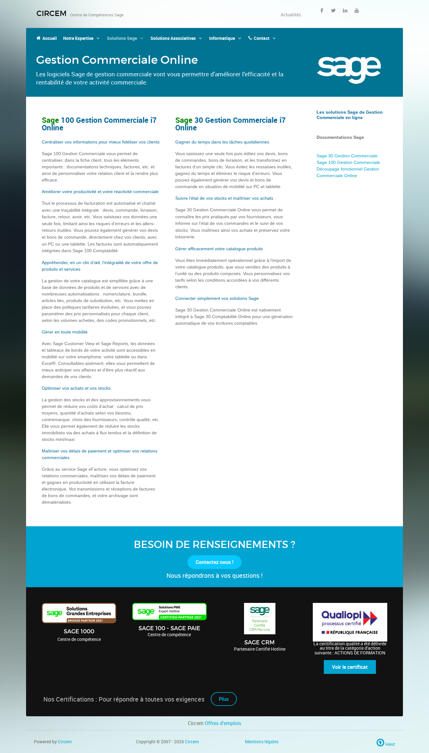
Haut (389, 744)
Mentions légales (262, 742)
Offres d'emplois (223, 723)
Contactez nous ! (214, 562)
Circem (65, 742)
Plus (224, 699)
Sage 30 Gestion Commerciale (347, 155)
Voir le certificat (350, 667)
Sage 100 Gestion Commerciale (348, 162)
